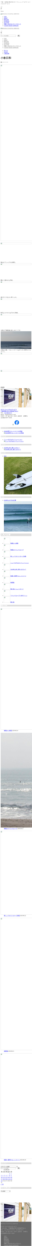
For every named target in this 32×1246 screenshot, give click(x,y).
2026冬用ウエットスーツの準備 (13, 431)
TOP (5, 16)
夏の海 (12, 602)
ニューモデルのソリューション (13, 439)
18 (3, 1179)
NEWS (2, 387)
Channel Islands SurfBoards (11, 25)
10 (1, 1177)
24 (1, 1181)
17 (1, 1179)
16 (11, 1177)
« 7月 (2, 1184)
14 (8, 1177)
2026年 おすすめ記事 (10, 500)
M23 (5, 456)
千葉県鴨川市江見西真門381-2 (9, 411)
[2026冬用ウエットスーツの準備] (14, 433)
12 (4, 1177)
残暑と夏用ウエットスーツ (18, 576)
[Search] (18, 36)
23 (11, 1179)
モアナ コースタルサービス (9, 409)
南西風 (12, 582)
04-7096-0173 (8, 413)
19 (4, 1179)
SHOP (5, 18)
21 (8, 1179)
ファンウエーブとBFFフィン (18, 595)
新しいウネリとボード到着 (18, 556)
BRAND (6, 19)
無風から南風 (14, 543)
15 (9, 1177)
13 (6, 1177)
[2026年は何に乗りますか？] (12, 449)
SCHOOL (6, 21)
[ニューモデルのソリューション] (14, 441)
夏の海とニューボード (17, 589)
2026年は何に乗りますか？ (12, 448)
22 (9, 1179)
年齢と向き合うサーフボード (12, 24)
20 (6, 1179)
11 (3, 1177)
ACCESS (6, 22)
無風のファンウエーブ (17, 550)
